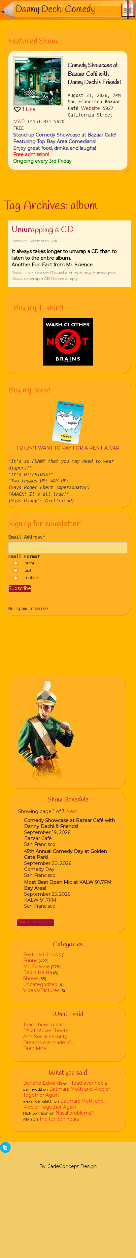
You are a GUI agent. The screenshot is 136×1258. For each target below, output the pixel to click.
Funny (30, 961)
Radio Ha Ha (37, 972)
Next (71, 811)
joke (112, 272)
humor (99, 272)
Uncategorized (40, 984)
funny (85, 272)
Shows (30, 978)
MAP (19, 122)
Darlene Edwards (42, 1083)
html (29, 562)
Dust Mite (34, 1048)
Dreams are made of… (48, 1043)
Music (17, 278)
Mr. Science (38, 272)
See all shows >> (35, 922)
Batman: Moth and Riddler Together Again (63, 1104)
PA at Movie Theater (46, 1031)
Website (90, 108)
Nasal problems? (74, 1113)
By (42, 1166)
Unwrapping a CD (43, 229)
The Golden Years (59, 1119)
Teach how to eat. (43, 1025)
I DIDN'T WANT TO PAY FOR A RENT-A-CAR (68, 448)
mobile (31, 577)
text (28, 570)
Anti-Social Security (45, 1037)
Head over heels (88, 1083)
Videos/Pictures (41, 990)
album (71, 272)
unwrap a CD (37, 278)
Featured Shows (42, 955)
